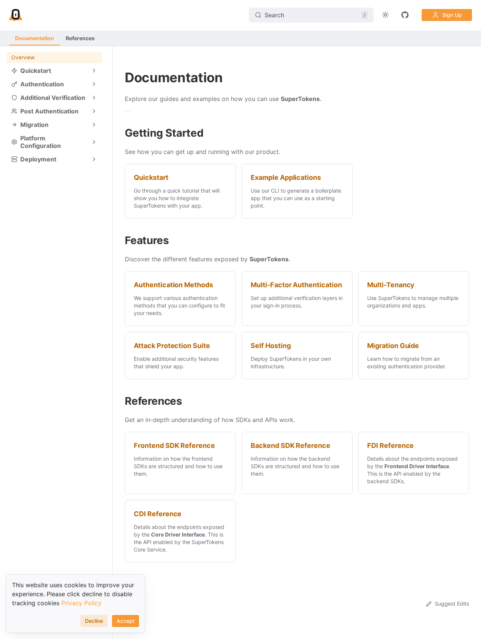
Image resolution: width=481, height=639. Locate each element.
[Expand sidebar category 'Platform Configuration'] (94, 142)
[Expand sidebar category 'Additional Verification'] (94, 98)
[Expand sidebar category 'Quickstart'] (94, 71)
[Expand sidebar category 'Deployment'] (94, 159)
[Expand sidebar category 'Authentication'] (94, 84)
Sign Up (452, 15)
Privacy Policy (81, 603)
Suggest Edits (452, 603)
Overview (23, 57)
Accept (125, 621)
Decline (94, 621)
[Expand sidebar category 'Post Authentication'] (94, 111)
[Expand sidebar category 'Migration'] (94, 125)
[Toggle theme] (385, 15)
